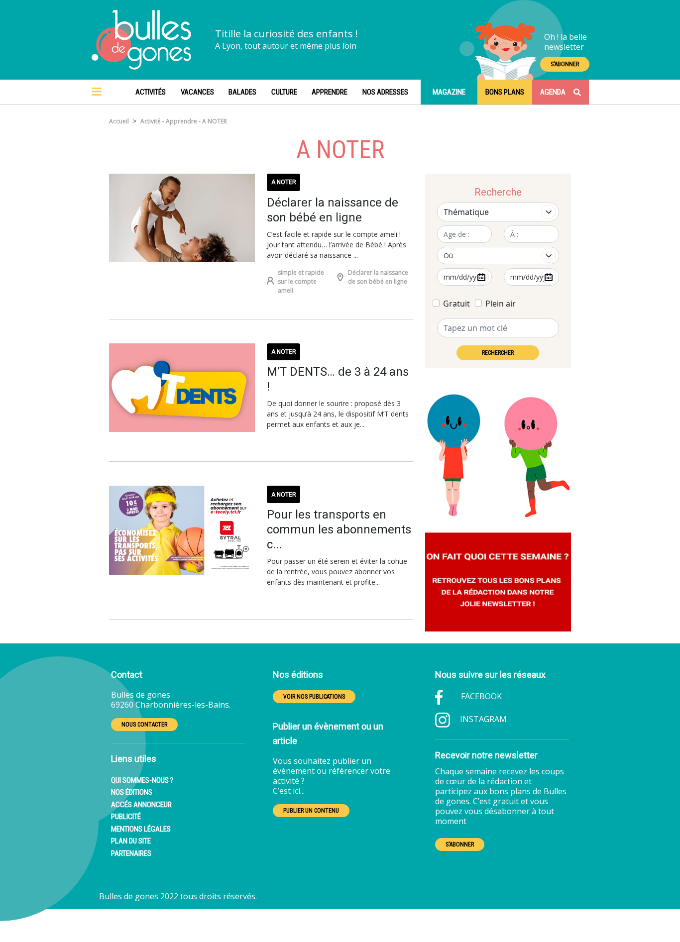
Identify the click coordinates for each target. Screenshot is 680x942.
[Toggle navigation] (96, 92)
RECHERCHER (498, 352)
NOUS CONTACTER (144, 724)
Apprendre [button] (329, 92)
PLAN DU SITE (131, 841)
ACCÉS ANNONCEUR (141, 804)
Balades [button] (242, 92)
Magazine (449, 92)
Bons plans (504, 92)
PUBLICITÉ (126, 816)
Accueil (119, 121)
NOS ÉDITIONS (131, 792)
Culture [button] (284, 92)
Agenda (553, 92)
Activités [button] (150, 92)
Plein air (500, 303)
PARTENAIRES (131, 853)
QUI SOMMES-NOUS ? (142, 780)
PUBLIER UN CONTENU (311, 810)
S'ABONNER (565, 64)
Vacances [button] (197, 92)
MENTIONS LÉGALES (141, 829)
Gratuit (456, 303)
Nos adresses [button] (385, 92)
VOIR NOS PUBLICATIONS (314, 696)
